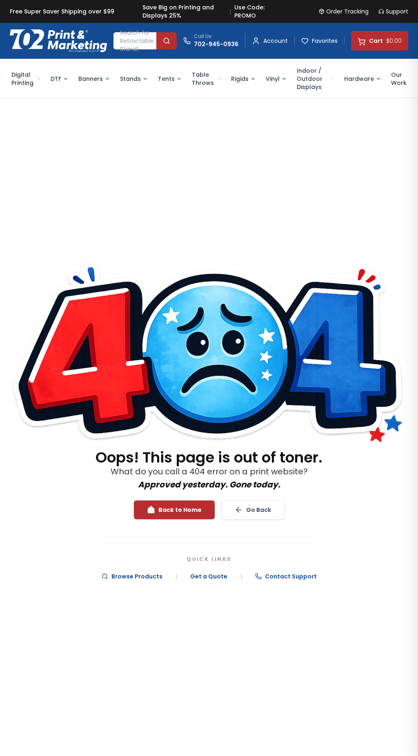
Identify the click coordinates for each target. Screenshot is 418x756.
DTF (56, 79)
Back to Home (180, 510)
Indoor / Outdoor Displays (309, 79)
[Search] (166, 40)
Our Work (399, 79)
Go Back (258, 510)
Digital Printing (22, 79)
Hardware (359, 79)
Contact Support (291, 576)
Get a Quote (208, 576)
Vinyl (273, 79)
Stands (130, 79)
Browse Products (136, 576)
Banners (90, 79)
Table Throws (203, 79)
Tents (166, 79)
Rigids (240, 79)
